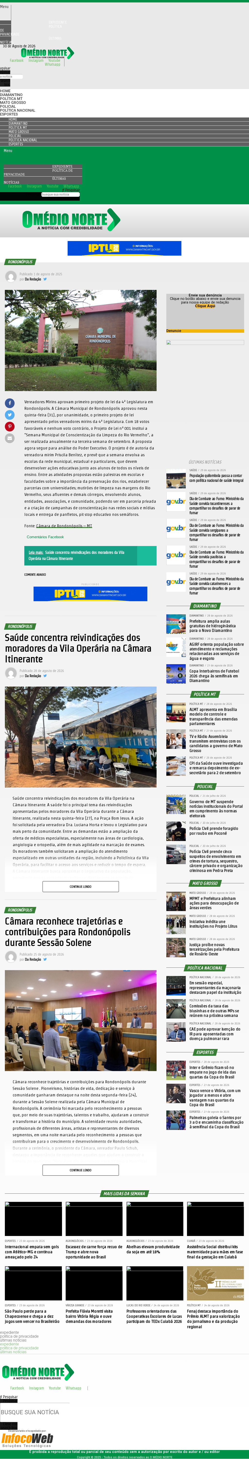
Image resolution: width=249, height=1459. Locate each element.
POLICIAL (8, 106)
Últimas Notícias (31, 40)
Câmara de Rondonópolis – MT (64, 525)
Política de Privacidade (31, 30)
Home (5, 91)
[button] (5, 7)
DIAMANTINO (11, 95)
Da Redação (33, 279)
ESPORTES (9, 114)
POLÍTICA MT (11, 99)
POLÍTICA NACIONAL (17, 110)
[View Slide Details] (124, 254)
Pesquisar (33, 194)
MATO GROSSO (13, 102)
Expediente (62, 166)
